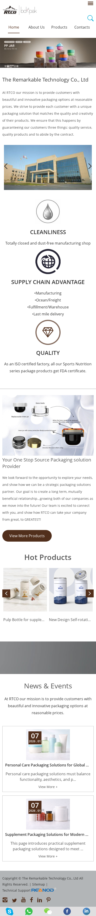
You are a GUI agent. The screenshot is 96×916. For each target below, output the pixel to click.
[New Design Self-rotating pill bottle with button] (71, 590)
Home (13, 27)
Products (59, 27)
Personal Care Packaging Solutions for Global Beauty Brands (48, 765)
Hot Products (48, 557)
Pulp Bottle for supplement (25, 619)
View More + (48, 787)
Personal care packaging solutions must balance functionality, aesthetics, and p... (48, 776)
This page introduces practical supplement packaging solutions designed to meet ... (48, 846)
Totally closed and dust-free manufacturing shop (48, 243)
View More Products (27, 535)
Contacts (82, 27)
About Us (36, 27)
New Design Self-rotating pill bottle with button (71, 619)
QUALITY (48, 353)
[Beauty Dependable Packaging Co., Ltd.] (48, 188)
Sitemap (38, 884)
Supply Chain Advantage (48, 282)
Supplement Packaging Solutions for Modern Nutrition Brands (48, 834)
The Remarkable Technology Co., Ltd (45, 79)
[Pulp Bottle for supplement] (25, 590)
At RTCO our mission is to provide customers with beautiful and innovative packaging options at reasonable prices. (48, 705)
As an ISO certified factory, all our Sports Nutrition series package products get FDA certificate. (48, 367)
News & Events (48, 685)
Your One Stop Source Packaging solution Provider (46, 463)
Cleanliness (48, 232)
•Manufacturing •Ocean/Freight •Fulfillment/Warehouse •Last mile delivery (48, 304)
